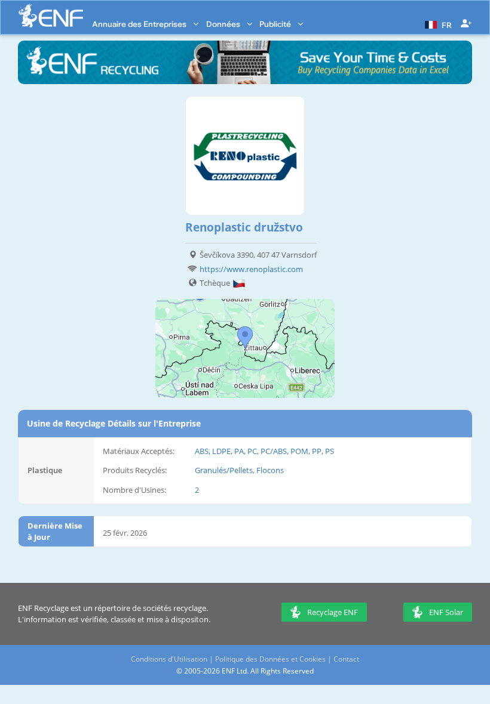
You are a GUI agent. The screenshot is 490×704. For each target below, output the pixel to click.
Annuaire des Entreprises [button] (140, 24)
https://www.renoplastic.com (251, 269)
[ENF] (51, 16)
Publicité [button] (276, 24)
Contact (346, 659)
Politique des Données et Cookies (270, 659)
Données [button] (224, 24)
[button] (437, 24)
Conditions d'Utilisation (169, 659)
